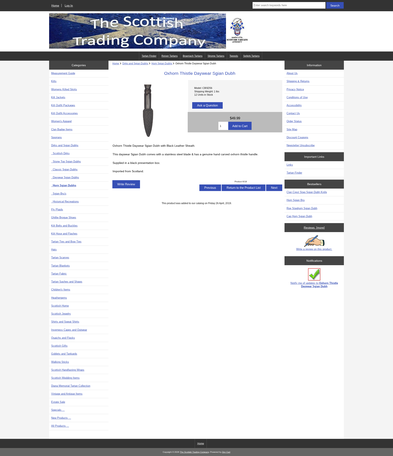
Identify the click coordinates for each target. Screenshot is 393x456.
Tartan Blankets (60, 265)
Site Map (292, 129)
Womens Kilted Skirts (64, 89)
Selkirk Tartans (251, 56)
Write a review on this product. (314, 249)
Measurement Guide (63, 73)
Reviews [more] (314, 227)
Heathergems (59, 297)
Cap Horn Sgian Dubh (299, 216)
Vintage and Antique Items (66, 393)
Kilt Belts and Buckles (64, 225)
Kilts (53, 81)
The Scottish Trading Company (194, 452)
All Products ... (60, 425)
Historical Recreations (65, 201)
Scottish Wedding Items (65, 377)
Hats (54, 249)
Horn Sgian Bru (296, 200)
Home (55, 5)
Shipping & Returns (298, 81)
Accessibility (294, 105)
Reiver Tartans (169, 56)
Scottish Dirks (60, 153)
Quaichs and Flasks (63, 337)
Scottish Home (60, 305)
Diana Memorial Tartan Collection (70, 385)
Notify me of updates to (314, 285)
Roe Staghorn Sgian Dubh (302, 208)
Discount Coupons (297, 137)
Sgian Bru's (58, 193)
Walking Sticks (60, 361)
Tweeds (233, 56)
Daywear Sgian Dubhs (65, 177)
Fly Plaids (57, 209)
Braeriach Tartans (192, 56)
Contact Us (293, 113)
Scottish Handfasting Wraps (67, 369)
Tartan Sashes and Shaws (66, 281)
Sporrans (56, 137)
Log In (69, 5)
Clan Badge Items (61, 129)
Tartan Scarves (60, 257)
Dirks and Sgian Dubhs (135, 63)
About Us (292, 73)
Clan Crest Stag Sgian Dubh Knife (307, 192)
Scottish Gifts (59, 345)
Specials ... (58, 409)
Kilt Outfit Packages (63, 105)
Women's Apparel (61, 121)
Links (290, 164)
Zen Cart (226, 452)
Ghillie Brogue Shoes (63, 217)
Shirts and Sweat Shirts (65, 321)
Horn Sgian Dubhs (161, 63)
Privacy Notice (295, 89)
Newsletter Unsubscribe (301, 145)
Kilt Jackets (58, 97)
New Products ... (61, 417)
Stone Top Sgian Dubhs (66, 161)
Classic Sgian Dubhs (64, 169)
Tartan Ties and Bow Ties (66, 241)
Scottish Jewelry (61, 313)
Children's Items (60, 289)
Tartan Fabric (59, 273)
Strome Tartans (216, 56)
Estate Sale (58, 401)
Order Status (294, 121)
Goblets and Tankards (64, 353)
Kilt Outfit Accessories (64, 113)
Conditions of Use (297, 97)
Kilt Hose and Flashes (64, 233)
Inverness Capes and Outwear (69, 329)
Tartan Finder (149, 56)
